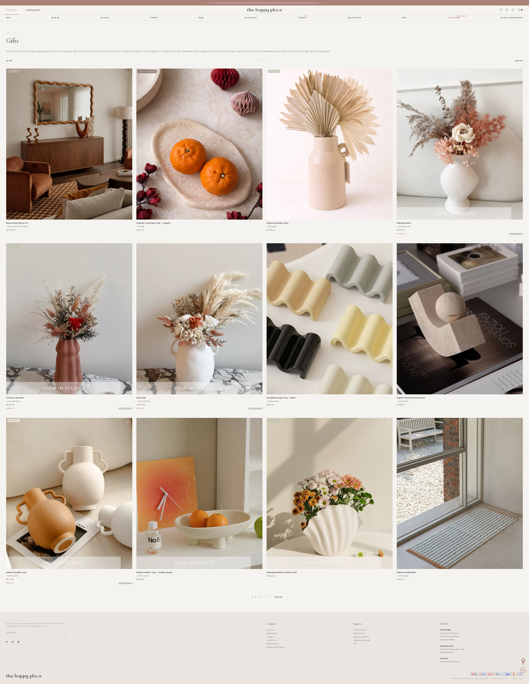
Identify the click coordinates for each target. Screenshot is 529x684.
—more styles (403, 401)
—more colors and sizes (16, 226)
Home (8, 33)
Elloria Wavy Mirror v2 (17, 223)
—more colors (273, 401)
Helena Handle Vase (16, 572)
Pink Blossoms (404, 223)
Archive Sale (454, 17)
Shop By (55, 17)
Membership (272, 633)
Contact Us (271, 640)
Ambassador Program (276, 647)
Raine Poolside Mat (406, 572)
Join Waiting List (516, 233)
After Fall (140, 397)
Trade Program (273, 644)
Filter (9, 61)
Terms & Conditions (499, 678)
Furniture (104, 17)
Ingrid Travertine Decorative (411, 397)
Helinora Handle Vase (277, 223)
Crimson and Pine (15, 397)
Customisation (359, 630)
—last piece (272, 226)
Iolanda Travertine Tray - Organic (153, 223)
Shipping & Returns (361, 637)
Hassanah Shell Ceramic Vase (282, 572)
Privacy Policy (517, 678)
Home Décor (250, 17)
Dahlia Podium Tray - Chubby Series (154, 572)
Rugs (201, 17)
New (8, 17)
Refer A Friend (359, 633)
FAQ (355, 644)
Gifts (404, 17)
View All (278, 597)
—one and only (404, 226)
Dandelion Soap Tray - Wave (281, 397)
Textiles (154, 17)
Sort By (519, 61)
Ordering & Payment (361, 640)
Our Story (270, 630)
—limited (140, 226)
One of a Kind (354, 17)
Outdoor (302, 17)
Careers (270, 637)
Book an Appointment (512, 17)
